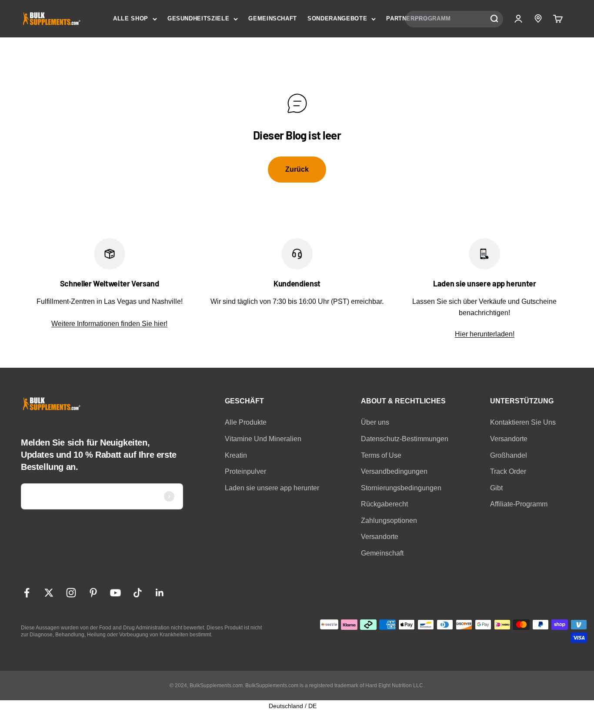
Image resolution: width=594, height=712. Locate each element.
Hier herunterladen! (484, 334)
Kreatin (236, 455)
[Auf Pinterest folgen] (93, 593)
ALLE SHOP (130, 18)
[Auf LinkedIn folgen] (160, 593)
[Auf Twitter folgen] (49, 593)
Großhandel (508, 455)
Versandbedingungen (394, 471)
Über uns (375, 422)
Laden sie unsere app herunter (272, 488)
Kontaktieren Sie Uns (523, 422)
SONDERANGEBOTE (337, 18)
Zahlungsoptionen (389, 520)
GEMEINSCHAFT (272, 18)
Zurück (297, 169)
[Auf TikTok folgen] (137, 593)
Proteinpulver (245, 471)
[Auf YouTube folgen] (115, 593)
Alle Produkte (246, 422)
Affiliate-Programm (518, 504)
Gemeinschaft (382, 553)
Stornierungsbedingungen (401, 488)
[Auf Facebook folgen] (27, 593)
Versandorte (379, 536)
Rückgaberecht (384, 504)
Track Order (508, 471)
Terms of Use (381, 455)
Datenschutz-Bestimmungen (404, 439)
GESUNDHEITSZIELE (198, 18)
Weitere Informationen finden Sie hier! (109, 323)
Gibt (496, 488)
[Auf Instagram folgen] (71, 593)
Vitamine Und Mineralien (263, 439)
